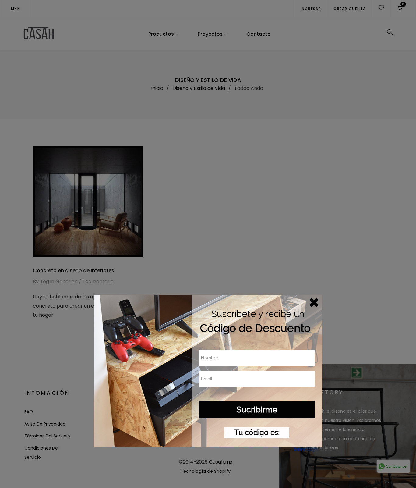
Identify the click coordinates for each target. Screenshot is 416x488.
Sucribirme (256, 409)
